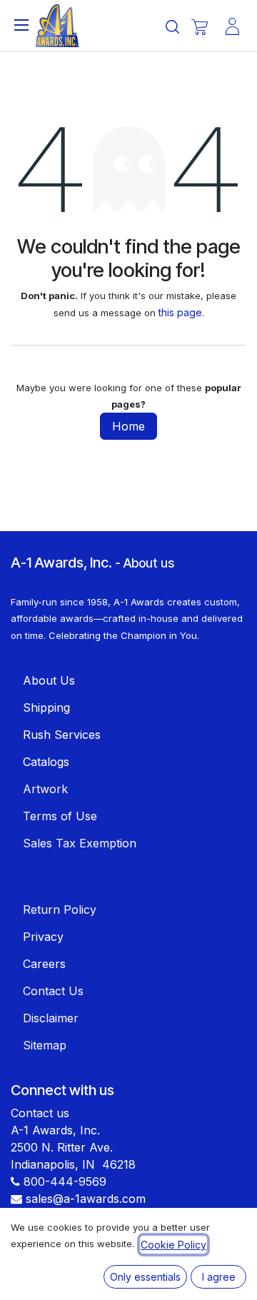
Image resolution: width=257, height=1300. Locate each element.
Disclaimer (51, 1018)
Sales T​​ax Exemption (79, 843)
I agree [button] (219, 1277)
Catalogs (46, 762)
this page (180, 312)
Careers (44, 964)
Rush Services (62, 734)
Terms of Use (60, 816)
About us (149, 562)
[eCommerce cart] (199, 27)
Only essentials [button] (145, 1277)
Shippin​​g (46, 707)
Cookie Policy (173, 1245)
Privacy (43, 936)
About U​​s (49, 680)
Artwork (45, 789)
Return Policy (59, 909)
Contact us (40, 1113)
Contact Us (53, 991)
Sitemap (44, 1045)
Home (128, 426)
